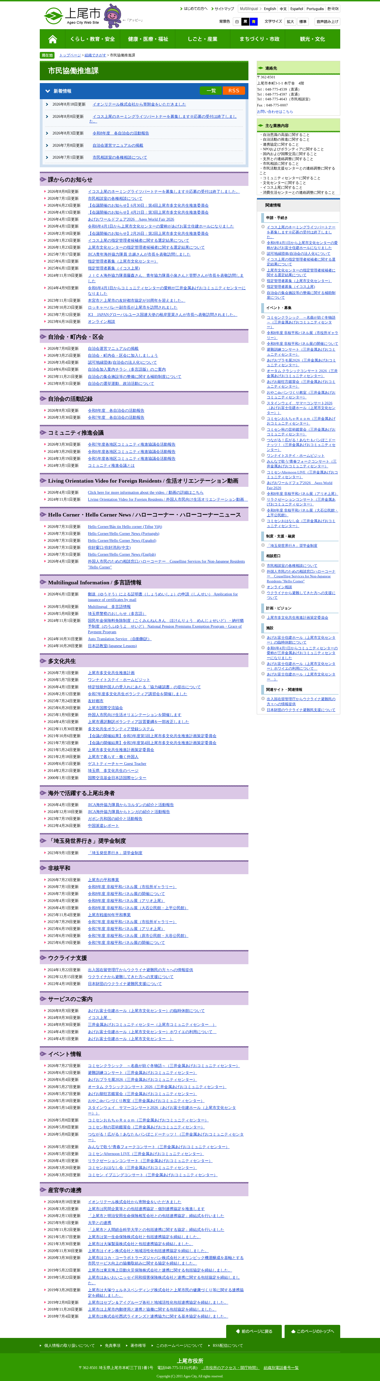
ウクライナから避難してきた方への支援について (131, 976)
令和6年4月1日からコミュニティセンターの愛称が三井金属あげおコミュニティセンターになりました (302, 653)
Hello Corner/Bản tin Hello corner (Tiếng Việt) (125, 526)
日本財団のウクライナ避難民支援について (125, 983)
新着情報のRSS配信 (234, 90)
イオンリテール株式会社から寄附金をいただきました (139, 104)
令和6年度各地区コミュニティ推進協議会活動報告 (132, 451)
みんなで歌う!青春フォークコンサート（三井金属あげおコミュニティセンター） (159, 1147)
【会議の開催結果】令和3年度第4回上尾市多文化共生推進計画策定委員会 (152, 743)
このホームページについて (179, 1345)
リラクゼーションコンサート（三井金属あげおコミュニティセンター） (150, 1160)
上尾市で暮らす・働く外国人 (113, 756)
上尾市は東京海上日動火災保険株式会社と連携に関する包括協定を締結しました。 (160, 1270)
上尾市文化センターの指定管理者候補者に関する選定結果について (146, 247)
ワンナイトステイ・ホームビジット (119, 679)
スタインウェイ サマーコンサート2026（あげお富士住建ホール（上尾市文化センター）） (301, 408)
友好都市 (95, 701)
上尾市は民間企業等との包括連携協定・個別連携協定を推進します (146, 1208)
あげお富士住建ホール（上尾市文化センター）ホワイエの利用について (152, 1031)
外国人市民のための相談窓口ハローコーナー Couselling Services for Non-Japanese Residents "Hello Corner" (301, 576)
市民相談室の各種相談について (120, 157)
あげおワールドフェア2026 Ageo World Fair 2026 (131, 219)
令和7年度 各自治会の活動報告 (116, 417)
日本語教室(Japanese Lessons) (112, 646)
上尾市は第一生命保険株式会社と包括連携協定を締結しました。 (144, 1237)
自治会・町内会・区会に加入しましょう (123, 355)
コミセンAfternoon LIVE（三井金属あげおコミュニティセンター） (146, 1153)
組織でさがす (95, 55)
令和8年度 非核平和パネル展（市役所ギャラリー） (132, 886)
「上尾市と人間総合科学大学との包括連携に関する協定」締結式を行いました (156, 1229)
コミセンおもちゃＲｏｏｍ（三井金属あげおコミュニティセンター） (148, 1120)
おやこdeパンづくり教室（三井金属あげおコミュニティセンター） (146, 1100)
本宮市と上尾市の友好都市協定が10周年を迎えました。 (136, 300)
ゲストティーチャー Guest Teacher (117, 763)
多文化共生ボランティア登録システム (121, 729)
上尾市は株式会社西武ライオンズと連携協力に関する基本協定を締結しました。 (158, 1316)
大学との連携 (99, 1222)
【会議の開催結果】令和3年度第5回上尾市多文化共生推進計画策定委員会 (152, 736)
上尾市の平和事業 (103, 880)
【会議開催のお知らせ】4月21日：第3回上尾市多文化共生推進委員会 (148, 212)
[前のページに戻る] (254, 1331)
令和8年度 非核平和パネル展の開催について (126, 893)
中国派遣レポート (103, 825)
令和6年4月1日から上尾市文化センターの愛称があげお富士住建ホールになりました (161, 226)
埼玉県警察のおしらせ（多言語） (117, 613)
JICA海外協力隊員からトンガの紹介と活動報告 (129, 811)
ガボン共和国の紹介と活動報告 (115, 818)
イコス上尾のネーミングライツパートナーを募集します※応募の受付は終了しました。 (164, 191)
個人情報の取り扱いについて (69, 1345)
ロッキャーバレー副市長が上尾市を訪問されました (132, 307)
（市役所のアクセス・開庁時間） (230, 1367)
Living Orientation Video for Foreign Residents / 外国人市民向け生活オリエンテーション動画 (168, 499)
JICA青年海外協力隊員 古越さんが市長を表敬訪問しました (139, 254)
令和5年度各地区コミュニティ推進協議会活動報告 (132, 458)
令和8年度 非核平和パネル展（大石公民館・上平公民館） (138, 908)
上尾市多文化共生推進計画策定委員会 (121, 749)
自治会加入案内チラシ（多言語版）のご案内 (127, 369)
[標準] (303, 22)
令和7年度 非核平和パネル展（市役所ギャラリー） (132, 921)
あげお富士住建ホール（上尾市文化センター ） (131, 1038)
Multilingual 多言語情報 (109, 606)
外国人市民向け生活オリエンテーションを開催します (134, 714)
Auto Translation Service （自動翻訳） (120, 639)
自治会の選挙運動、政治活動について (121, 383)
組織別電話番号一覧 (281, 1367)
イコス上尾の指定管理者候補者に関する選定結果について (138, 240)
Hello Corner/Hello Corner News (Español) (122, 540)
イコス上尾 (99, 1017)
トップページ (70, 55)
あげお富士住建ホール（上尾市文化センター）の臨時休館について (146, 1010)
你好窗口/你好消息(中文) (109, 547)
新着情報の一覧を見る (211, 90)
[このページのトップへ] (312, 1331)
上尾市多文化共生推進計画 (111, 672)
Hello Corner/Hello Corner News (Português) (123, 533)
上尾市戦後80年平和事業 (109, 915)
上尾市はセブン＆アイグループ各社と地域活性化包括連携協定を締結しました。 (158, 1302)
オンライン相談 (101, 321)
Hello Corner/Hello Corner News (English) (122, 554)
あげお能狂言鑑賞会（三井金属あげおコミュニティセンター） (142, 1093)
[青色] (254, 22)
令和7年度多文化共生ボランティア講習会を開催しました (137, 694)
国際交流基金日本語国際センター (117, 778)
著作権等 (138, 1345)
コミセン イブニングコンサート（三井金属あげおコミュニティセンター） (153, 1175)
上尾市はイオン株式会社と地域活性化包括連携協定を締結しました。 (148, 1250)
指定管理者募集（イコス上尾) (114, 268)
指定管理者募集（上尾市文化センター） (123, 261)
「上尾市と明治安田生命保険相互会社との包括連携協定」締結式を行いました (156, 1215)
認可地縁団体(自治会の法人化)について (122, 362)
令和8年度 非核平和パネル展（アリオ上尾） (126, 900)
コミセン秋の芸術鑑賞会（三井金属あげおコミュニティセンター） (146, 1127)
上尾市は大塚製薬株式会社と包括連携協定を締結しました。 (140, 1244)
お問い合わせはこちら (275, 111)
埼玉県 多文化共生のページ (113, 770)
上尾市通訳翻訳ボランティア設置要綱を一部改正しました (138, 721)
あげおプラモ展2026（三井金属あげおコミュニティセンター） (142, 1079)
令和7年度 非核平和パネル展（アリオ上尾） (126, 928)
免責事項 (112, 1345)
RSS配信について (228, 1345)
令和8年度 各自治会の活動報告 (121, 133)
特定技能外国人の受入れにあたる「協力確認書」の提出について (144, 687)
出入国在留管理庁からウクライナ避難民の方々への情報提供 (140, 970)
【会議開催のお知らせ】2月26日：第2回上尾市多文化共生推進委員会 (148, 233)
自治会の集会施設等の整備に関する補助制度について (134, 376)
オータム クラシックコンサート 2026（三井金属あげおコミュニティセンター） (157, 1087)
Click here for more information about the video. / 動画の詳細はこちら (146, 492)
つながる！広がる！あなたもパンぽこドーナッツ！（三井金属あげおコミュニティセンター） (301, 445)
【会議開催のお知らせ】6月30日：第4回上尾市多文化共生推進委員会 (148, 205)
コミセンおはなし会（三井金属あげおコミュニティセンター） (142, 1167)
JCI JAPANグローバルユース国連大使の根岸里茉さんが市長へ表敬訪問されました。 (162, 314)
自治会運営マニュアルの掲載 (118, 145)
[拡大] (290, 22)
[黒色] (245, 22)
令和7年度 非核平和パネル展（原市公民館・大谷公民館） (138, 935)
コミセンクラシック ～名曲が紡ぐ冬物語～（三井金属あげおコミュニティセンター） (164, 1065)
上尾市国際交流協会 (105, 708)
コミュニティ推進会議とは (111, 465)
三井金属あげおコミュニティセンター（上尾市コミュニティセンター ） (152, 1024)
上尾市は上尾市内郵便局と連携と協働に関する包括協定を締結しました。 (152, 1309)
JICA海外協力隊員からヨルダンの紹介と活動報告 (131, 804)
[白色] (237, 22)
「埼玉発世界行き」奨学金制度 (115, 853)
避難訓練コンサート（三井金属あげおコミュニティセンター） (142, 1072)
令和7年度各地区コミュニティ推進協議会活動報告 (132, 444)
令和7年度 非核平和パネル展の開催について (126, 942)
